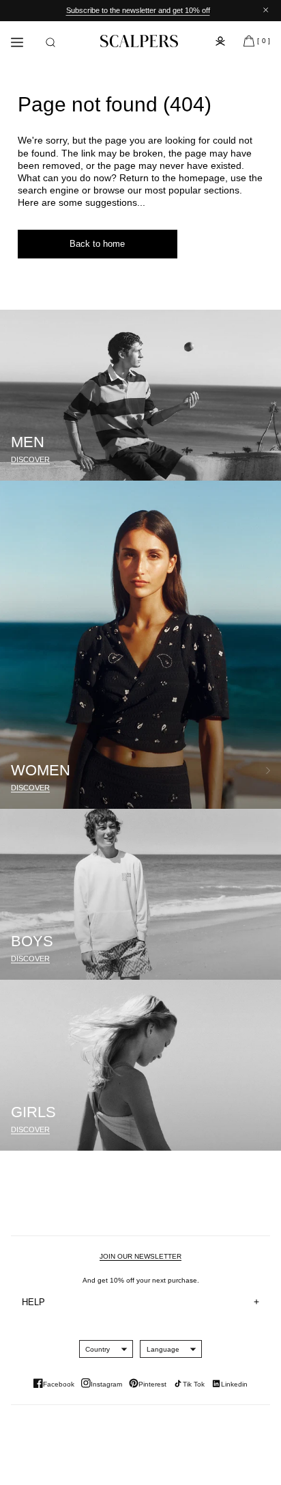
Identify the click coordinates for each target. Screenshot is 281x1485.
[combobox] (97, 1349)
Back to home (97, 244)
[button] (50, 42)
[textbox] (97, 1349)
